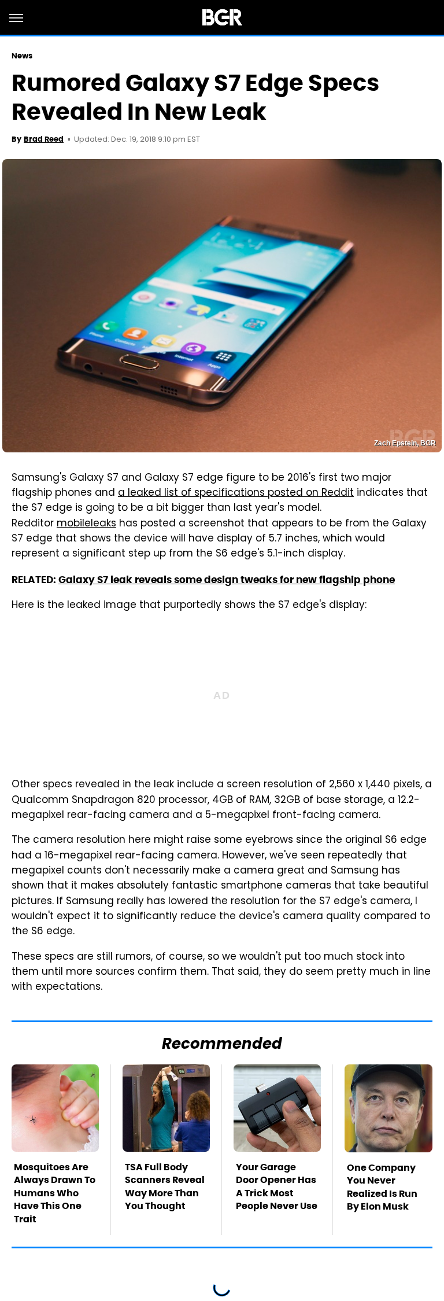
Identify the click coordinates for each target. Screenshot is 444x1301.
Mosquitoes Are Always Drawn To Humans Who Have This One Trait (54, 1193)
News (22, 56)
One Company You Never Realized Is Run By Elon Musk (382, 1187)
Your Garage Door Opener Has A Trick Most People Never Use (276, 1186)
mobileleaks (86, 524)
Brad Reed (44, 139)
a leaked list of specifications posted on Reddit (236, 493)
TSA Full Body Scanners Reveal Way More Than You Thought (165, 1186)
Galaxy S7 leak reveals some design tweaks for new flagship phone (226, 579)
